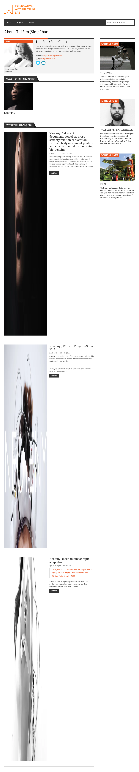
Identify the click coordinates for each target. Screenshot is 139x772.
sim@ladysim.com (48, 59)
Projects (20, 22)
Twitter (38, 63)
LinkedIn (43, 63)
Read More (54, 173)
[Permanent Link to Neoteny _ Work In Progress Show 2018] (25, 446)
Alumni (31, 22)
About (9, 22)
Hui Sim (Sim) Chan (67, 153)
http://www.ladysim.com (52, 56)
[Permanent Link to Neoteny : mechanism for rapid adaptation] (25, 659)
